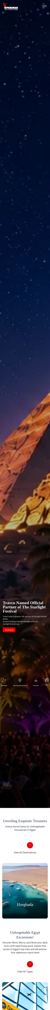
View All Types (25, 971)
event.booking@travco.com (27, 621)
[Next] (30, 845)
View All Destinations (25, 852)
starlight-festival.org (11, 624)
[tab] (20, 682)
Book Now (9, 630)
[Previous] (21, 845)
